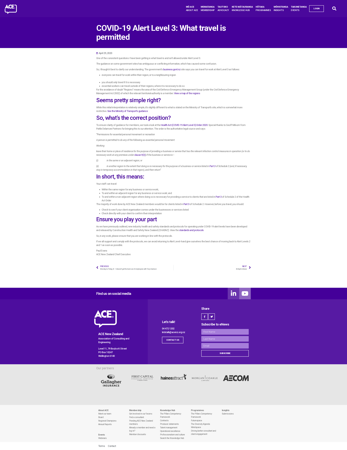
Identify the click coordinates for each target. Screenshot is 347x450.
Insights (225, 410)
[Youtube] (245, 293)
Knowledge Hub (167, 410)
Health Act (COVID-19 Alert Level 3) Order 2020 (184, 125)
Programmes (197, 410)
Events (101, 434)
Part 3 (218, 196)
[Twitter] (211, 316)
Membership (135, 410)
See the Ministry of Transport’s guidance (127, 111)
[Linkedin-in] (233, 293)
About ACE (103, 410)
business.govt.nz (172, 69)
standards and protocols (191, 230)
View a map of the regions (187, 93)
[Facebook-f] (204, 316)
